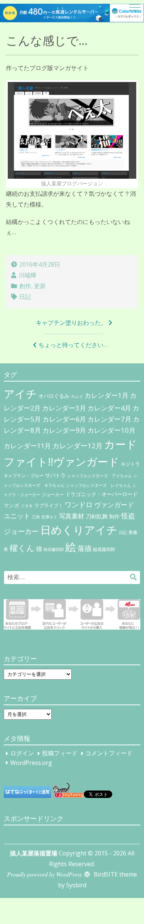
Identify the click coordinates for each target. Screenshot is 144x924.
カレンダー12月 (77, 445)
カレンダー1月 (106, 395)
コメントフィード (109, 753)
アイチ (20, 393)
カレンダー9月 (64, 430)
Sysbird (76, 885)
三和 (36, 516)
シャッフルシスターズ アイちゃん (99, 475)
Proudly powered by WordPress (44, 874)
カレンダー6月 (64, 419)
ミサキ (27, 505)
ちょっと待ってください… (72, 345)
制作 (114, 516)
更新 (40, 286)
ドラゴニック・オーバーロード (101, 494)
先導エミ (49, 516)
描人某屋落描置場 (33, 853)
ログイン (22, 753)
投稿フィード (60, 753)
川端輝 (27, 275)
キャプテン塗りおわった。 (71, 323)
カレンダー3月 (64, 407)
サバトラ (55, 475)
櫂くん (22, 547)
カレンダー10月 (112, 430)
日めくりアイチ (78, 529)
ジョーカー (53, 494)
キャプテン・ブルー (24, 475)
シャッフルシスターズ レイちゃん (98, 485)
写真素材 (71, 516)
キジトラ (130, 464)
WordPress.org (31, 763)
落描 (85, 548)
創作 (25, 286)
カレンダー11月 (27, 445)
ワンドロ (79, 504)
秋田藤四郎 (54, 549)
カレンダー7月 (109, 418)
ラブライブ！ (48, 505)
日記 (25, 297)
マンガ (11, 505)
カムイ (77, 396)
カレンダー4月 (109, 407)
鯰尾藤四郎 (104, 549)
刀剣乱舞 (97, 516)
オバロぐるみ (53, 395)
